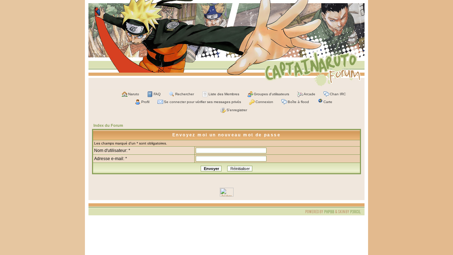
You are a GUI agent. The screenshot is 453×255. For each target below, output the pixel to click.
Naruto (133, 94)
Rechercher (184, 94)
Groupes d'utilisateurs (271, 94)
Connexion (264, 102)
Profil (145, 102)
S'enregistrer (236, 110)
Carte (327, 102)
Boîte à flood (298, 102)
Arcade (309, 94)
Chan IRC (338, 94)
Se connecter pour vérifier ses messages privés (202, 102)
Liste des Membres (223, 94)
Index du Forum (108, 125)
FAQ (157, 94)
